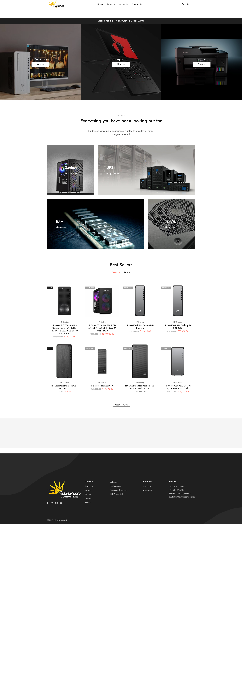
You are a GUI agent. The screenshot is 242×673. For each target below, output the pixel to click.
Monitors (88, 498)
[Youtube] (60, 504)
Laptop (88, 490)
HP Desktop (64, 322)
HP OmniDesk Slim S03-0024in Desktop (140, 326)
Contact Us (137, 4)
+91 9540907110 (176, 490)
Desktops (116, 272)
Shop (39, 64)
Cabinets (113, 482)
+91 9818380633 (176, 486)
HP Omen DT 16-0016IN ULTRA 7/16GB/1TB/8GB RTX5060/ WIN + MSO (102, 328)
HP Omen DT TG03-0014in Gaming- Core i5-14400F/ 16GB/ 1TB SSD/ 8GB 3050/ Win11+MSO (64, 329)
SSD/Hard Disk (116, 494)
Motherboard (115, 486)
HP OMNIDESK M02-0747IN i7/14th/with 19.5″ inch (178, 387)
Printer (127, 272)
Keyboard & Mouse (118, 490)
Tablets (88, 494)
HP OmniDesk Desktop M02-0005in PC (64, 387)
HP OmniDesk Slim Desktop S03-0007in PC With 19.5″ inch (140, 387)
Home (100, 4)
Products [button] (111, 4)
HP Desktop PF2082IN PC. (102, 385)
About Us (123, 4)
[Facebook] (48, 503)
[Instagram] (56, 504)
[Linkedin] (52, 504)
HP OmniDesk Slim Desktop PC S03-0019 (178, 326)
